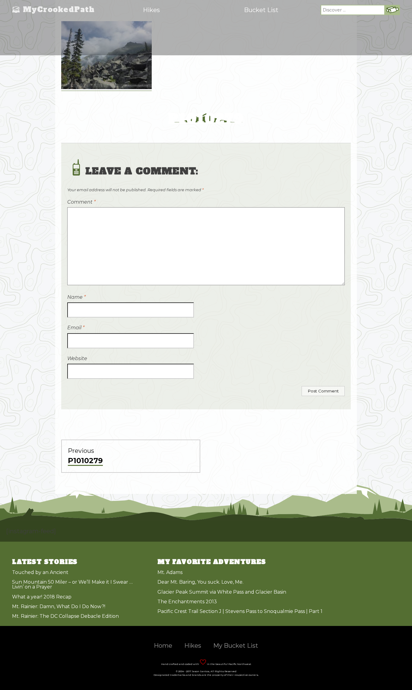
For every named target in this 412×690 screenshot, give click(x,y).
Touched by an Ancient (40, 572)
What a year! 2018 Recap (41, 597)
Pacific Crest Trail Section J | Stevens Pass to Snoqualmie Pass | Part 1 (239, 611)
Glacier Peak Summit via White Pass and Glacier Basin (221, 592)
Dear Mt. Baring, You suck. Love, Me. (200, 582)
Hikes (151, 10)
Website (77, 358)
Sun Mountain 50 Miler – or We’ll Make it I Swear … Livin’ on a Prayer (72, 584)
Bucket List (261, 10)
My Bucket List (235, 645)
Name (76, 297)
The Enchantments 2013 (187, 602)
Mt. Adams (169, 572)
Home (163, 645)
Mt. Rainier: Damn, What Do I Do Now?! (58, 606)
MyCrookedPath (59, 10)
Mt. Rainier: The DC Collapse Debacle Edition (65, 616)
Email (75, 327)
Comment (81, 202)
